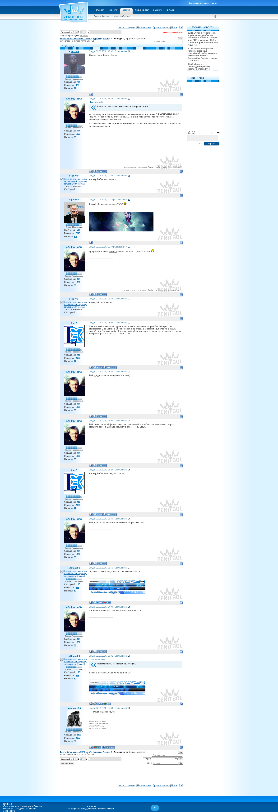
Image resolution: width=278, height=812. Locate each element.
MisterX (75, 51)
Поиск (174, 27)
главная (100, 10)
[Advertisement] (121, 775)
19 (129, 199)
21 (129, 299)
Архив (106, 39)
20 (129, 247)
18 (129, 175)
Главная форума (101, 16)
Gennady (32, 808)
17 (129, 98)
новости (113, 10)
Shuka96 (75, 568)
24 (129, 421)
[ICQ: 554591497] (97, 747)
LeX (75, 322)
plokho (75, 199)
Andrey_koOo (75, 98)
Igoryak (75, 175)
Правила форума (161, 27)
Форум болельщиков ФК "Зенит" (75, 39)
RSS (181, 27)
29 (129, 656)
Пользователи (144, 27)
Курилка (97, 39)
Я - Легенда (116, 39)
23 (129, 371)
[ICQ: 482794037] (107, 602)
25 (129, 470)
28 (129, 607)
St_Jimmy (84, 36)
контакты (91, 806)
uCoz (16, 808)
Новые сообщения (121, 16)
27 (129, 568)
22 (129, 322)
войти (214, 3)
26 (129, 519)
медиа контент (142, 10)
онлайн (170, 10)
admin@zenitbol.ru (106, 808)
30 (129, 708)
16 (129, 51)
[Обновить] (189, 132)
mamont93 (75, 708)
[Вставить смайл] (193, 132)
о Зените (157, 10)
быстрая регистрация (199, 3)
